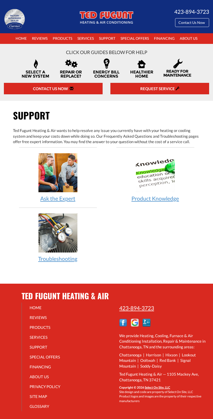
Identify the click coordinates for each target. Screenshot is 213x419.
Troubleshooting (57, 258)
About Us (188, 38)
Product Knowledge (155, 198)
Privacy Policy (45, 386)
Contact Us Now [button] (192, 22)
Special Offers (135, 38)
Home (21, 38)
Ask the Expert (57, 198)
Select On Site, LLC (157, 387)
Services (85, 38)
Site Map (38, 396)
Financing (164, 38)
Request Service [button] (158, 88)
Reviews (40, 38)
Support (107, 38)
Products (62, 38)
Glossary (39, 406)
